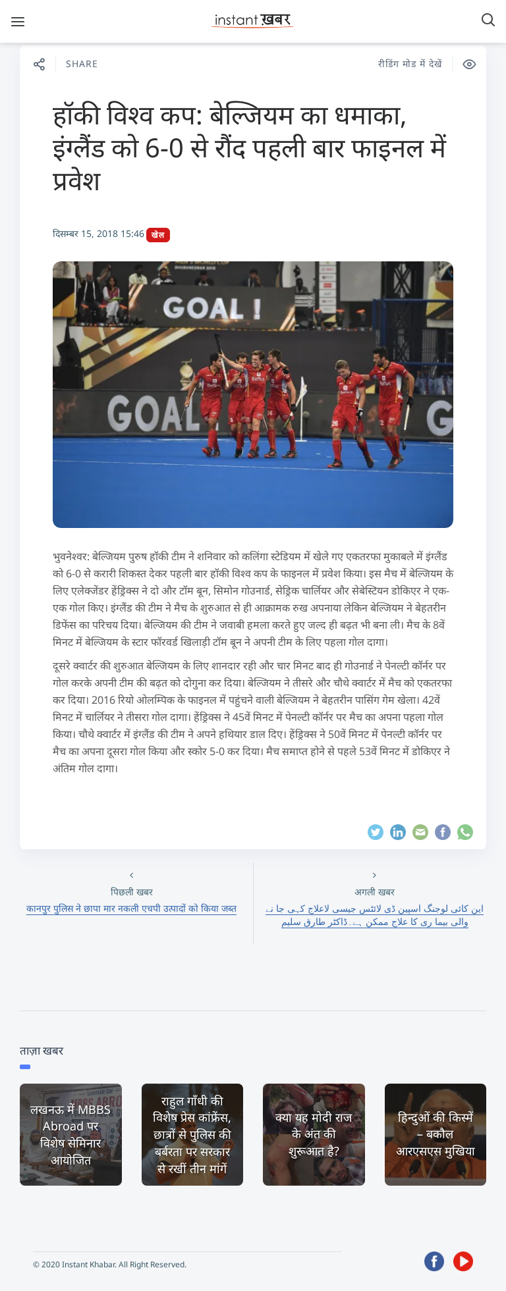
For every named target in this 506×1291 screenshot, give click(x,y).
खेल (158, 234)
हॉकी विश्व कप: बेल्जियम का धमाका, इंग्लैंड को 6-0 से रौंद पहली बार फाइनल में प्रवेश (249, 147)
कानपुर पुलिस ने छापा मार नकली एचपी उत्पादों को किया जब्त (131, 908)
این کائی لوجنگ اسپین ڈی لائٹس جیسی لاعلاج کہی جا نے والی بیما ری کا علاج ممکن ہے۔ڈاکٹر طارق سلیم (375, 915)
